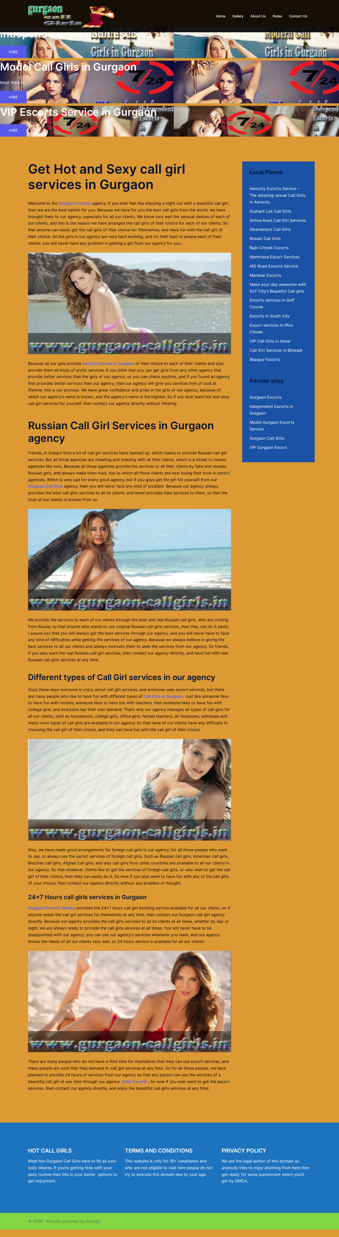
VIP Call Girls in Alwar (270, 341)
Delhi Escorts (134, 1081)
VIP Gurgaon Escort (268, 447)
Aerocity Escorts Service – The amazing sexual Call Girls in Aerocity (277, 195)
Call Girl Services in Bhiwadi (276, 350)
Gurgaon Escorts (75, 203)
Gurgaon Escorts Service (51, 907)
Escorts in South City (270, 315)
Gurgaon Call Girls (45, 486)
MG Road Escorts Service (274, 266)
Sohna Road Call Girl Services (278, 220)
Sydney (93, 1221)
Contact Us (298, 16)
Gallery (237, 16)
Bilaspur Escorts (265, 359)
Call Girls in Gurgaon (163, 696)
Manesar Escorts (265, 275)
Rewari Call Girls (265, 238)
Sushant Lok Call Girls (270, 211)
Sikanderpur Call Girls (270, 229)
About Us (258, 16)
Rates (277, 16)
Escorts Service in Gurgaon (108, 363)
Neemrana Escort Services (275, 256)
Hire (13, 52)
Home (220, 16)
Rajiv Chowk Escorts (269, 247)
